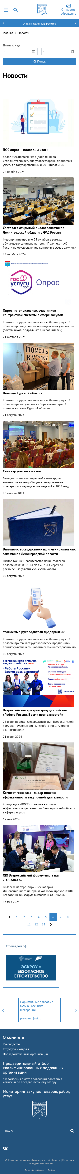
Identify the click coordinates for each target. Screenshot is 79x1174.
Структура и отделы (16, 1049)
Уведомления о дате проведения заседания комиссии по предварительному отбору (32, 1080)
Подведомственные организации (25, 1054)
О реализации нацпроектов (39, 23)
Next (76, 1010)
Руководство (11, 1044)
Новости (23, 33)
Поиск (41, 61)
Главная (8, 33)
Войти (51, 1170)
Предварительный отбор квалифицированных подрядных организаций (33, 1068)
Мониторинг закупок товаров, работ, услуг (36, 1093)
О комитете (13, 1037)
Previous (3, 1010)
